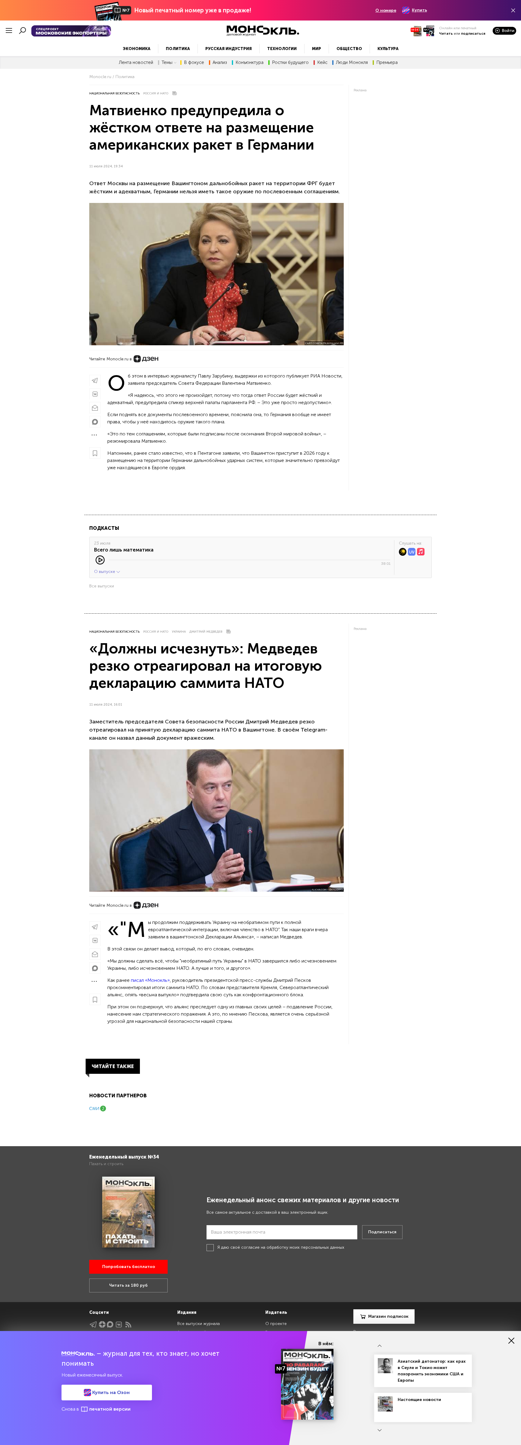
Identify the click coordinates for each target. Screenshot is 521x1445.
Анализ (220, 62)
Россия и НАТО (155, 93)
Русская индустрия (228, 48)
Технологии (282, 48)
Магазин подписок (388, 1316)
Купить (419, 10)
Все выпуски (101, 586)
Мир (316, 48)
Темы (167, 62)
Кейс (322, 62)
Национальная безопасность (114, 93)
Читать (446, 33)
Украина (179, 632)
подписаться (473, 33)
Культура (388, 48)
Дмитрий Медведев (205, 632)
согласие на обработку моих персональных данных (292, 1247)
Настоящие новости (419, 1399)
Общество (349, 48)
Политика (178, 48)
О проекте (276, 1323)
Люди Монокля (352, 62)
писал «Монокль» (150, 980)
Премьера (387, 62)
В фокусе (194, 62)
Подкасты (104, 528)
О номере (385, 10)
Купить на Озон (110, 1392)
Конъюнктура (249, 62)
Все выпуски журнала (198, 1323)
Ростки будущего (290, 62)
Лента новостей (136, 62)
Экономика (136, 48)
